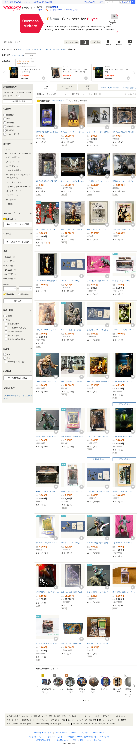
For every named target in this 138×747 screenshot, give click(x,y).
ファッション (44, 720)
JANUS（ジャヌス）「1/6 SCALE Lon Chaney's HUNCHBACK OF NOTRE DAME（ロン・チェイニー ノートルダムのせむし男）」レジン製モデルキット (124, 491)
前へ (4, 72)
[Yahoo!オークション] (19, 6)
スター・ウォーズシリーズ (18, 186)
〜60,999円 (9, 278)
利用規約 (71, 737)
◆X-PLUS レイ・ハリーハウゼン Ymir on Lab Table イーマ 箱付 (47, 491)
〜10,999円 (9, 265)
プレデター (12, 195)
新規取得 (54, 7)
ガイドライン (105, 737)
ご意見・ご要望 (77, 740)
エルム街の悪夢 (13, 170)
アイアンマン (13, 162)
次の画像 (133, 685)
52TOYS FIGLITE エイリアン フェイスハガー (124, 381)
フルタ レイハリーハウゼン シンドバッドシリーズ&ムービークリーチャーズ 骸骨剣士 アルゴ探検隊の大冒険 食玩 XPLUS (73, 543)
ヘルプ (100, 2)
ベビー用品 (53, 724)
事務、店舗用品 (12, 724)
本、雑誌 (57, 716)
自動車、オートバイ (30, 720)
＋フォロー (30, 55)
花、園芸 (23, 724)
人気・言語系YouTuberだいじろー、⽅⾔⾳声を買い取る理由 (28, 2)
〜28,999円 (9, 274)
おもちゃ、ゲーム (24, 49)
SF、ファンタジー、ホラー (55, 49)
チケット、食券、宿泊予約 (38, 724)
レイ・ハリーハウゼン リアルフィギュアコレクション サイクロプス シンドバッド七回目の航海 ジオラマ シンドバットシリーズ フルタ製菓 (98, 132)
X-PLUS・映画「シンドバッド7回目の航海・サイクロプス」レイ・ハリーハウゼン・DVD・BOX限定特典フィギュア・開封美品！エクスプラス (47, 381)
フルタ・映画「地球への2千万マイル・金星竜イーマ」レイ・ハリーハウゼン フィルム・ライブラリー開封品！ (47, 436)
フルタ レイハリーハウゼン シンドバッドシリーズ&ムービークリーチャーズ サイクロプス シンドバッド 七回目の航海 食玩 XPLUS (73, 281)
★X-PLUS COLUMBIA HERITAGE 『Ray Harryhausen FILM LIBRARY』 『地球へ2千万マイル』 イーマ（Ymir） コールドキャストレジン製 (47, 181)
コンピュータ (27, 716)
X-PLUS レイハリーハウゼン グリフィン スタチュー (98, 181)
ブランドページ (17, 55)
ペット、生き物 (120, 720)
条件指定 (96, 42)
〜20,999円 (9, 270)
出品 (129, 44)
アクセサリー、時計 (58, 720)
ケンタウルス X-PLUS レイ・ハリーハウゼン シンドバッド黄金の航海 (124, 543)
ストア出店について (61, 740)
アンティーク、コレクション (114, 716)
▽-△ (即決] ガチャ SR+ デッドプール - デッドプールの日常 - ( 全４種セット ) (47, 229)
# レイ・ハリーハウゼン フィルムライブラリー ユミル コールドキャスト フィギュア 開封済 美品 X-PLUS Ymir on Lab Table (124, 281)
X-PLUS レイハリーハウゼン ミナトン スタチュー (73, 229)
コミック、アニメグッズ (81, 724)
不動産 (94, 724)
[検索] (133, 2)
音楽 (50, 716)
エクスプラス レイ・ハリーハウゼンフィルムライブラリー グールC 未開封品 (98, 436)
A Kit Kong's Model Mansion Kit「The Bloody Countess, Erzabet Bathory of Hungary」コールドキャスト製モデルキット (98, 381)
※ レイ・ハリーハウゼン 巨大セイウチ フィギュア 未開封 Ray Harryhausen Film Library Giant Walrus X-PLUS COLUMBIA (47, 643)
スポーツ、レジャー (14, 720)
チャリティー (103, 724)
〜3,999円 (9, 257)
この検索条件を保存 (18, 101)
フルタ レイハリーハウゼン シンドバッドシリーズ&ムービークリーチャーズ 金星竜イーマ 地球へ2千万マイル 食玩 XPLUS (98, 491)
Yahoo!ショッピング (79, 732)
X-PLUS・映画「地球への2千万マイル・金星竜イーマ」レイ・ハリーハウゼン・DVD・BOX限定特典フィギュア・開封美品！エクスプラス (98, 543)
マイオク (108, 44)
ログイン (40, 10)
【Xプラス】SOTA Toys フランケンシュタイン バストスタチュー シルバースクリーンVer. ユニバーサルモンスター (47, 132)
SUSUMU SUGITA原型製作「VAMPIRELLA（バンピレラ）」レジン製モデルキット (47, 281)
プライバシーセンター (56, 737)
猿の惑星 (11, 199)
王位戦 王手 (126, 2)
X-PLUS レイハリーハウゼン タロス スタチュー (73, 132)
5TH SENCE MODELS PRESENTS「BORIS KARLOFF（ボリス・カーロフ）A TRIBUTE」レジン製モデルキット (124, 229)
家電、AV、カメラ (40, 716)
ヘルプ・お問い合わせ (94, 740)
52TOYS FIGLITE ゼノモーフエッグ (124, 436)
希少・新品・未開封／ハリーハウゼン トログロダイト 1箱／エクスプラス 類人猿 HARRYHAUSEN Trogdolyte (124, 592)
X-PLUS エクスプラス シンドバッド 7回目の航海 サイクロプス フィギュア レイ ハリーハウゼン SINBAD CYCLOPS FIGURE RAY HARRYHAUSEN (98, 643)
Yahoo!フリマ (61, 732)
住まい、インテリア (105, 720)
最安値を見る (123, 404)
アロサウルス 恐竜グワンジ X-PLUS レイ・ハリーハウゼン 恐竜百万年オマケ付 (98, 281)
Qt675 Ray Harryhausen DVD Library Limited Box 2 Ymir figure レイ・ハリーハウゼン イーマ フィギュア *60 (73, 436)
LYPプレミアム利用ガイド (86, 737)
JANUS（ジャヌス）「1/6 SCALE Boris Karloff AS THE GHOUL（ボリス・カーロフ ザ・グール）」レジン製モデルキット (124, 330)
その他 (10, 204)
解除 (19, 96)
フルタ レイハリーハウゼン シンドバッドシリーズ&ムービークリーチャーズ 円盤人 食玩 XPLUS (98, 330)
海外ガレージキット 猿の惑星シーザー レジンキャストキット (73, 381)
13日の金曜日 (13, 157)
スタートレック (13, 182)
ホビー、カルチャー (95, 716)
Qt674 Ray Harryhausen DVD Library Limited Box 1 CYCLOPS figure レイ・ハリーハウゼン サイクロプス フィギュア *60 (47, 543)
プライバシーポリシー (36, 737)
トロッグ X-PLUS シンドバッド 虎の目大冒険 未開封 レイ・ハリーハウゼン (47, 330)
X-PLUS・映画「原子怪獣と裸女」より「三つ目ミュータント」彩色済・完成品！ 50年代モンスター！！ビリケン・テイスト (73, 330)
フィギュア (37, 49)
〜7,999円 (9, 261)
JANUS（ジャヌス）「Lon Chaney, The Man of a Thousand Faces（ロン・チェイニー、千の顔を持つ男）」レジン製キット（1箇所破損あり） (98, 229)
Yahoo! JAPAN (90, 2)
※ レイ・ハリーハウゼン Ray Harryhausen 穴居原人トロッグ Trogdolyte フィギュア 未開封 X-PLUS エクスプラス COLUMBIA (73, 491)
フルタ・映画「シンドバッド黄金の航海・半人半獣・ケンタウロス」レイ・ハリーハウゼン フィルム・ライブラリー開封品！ (98, 592)
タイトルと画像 (90, 94)
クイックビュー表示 (100, 94)
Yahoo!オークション (42, 732)
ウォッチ (119, 44)
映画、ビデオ (67, 716)
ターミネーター (13, 191)
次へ (133, 72)
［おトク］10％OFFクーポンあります (63, 10)
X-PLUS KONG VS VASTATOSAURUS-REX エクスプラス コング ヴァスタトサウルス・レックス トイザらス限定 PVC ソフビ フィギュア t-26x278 (73, 643)
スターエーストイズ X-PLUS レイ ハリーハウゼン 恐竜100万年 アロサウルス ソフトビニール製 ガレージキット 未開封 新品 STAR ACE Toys (73, 592)
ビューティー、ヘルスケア (77, 720)
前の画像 (38, 685)
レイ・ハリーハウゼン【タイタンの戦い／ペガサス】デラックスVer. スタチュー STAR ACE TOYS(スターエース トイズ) (73, 181)
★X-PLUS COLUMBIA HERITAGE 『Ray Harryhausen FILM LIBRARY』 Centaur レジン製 (124, 132)
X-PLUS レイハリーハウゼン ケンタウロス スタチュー (124, 181)
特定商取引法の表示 (43, 740)
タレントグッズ (65, 724)
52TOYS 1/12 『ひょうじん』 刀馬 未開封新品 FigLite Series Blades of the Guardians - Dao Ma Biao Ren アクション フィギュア (47, 592)
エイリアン (12, 166)
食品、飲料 (93, 720)
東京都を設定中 (58, 101)
